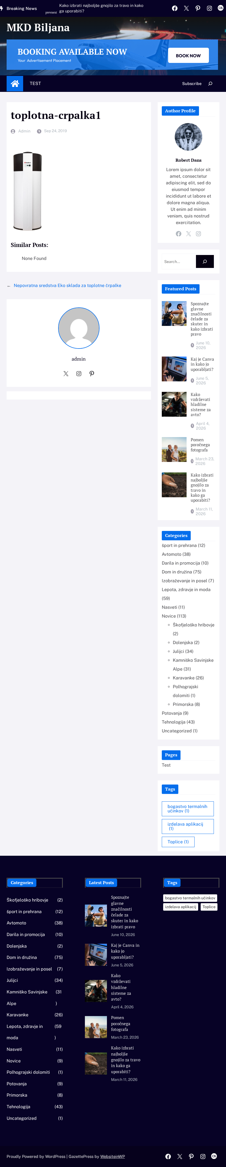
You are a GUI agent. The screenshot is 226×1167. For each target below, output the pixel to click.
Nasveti (169, 607)
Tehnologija (173, 722)
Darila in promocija (181, 563)
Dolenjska (183, 642)
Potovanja (172, 713)
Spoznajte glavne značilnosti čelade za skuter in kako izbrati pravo (202, 318)
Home (15, 83)
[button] (49, 15)
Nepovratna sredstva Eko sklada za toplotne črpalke (67, 285)
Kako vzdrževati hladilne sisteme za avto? (201, 404)
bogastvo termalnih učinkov (187, 809)
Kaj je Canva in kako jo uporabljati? (202, 364)
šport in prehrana (179, 545)
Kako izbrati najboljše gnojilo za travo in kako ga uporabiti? (101, 8)
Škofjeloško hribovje (193, 625)
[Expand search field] (210, 83)
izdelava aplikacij (185, 826)
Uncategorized (177, 730)
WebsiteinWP (112, 1156)
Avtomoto (171, 554)
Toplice (178, 841)
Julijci (178, 651)
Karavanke (184, 677)
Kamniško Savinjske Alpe (27, 997)
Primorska (183, 704)
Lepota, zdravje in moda (186, 589)
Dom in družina (177, 572)
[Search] (205, 261)
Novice (169, 616)
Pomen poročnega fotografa (200, 444)
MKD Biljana (38, 27)
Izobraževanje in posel (184, 580)
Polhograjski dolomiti (28, 1072)
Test (35, 83)
